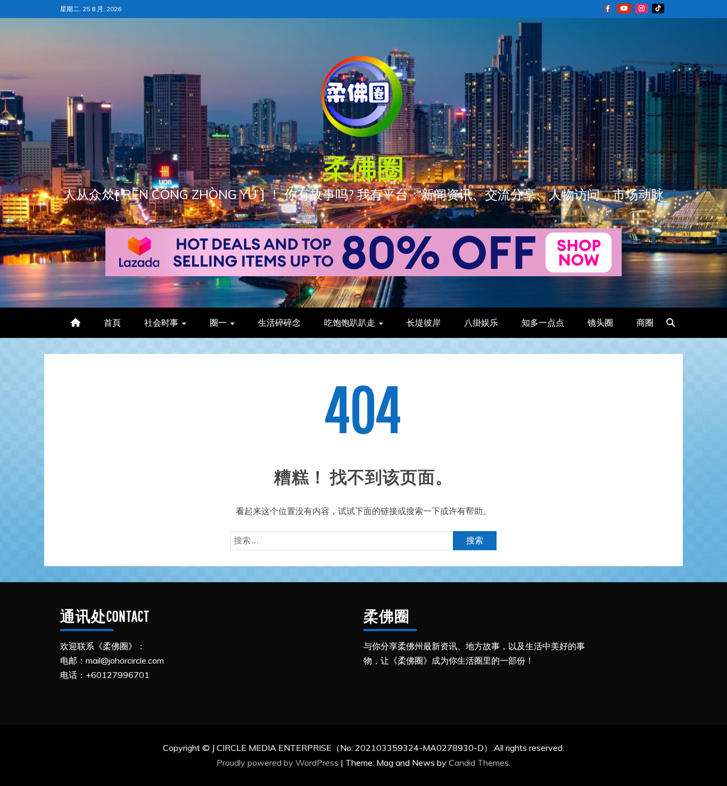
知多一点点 (543, 322)
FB (607, 8)
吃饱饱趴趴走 (349, 322)
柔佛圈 (363, 168)
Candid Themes (479, 762)
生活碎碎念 (279, 322)
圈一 (218, 322)
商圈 (645, 322)
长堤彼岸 (424, 322)
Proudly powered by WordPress (279, 762)
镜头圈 (600, 322)
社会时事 (161, 322)
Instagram (641, 8)
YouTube (624, 8)
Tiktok (658, 8)
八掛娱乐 (481, 322)
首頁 (112, 322)
